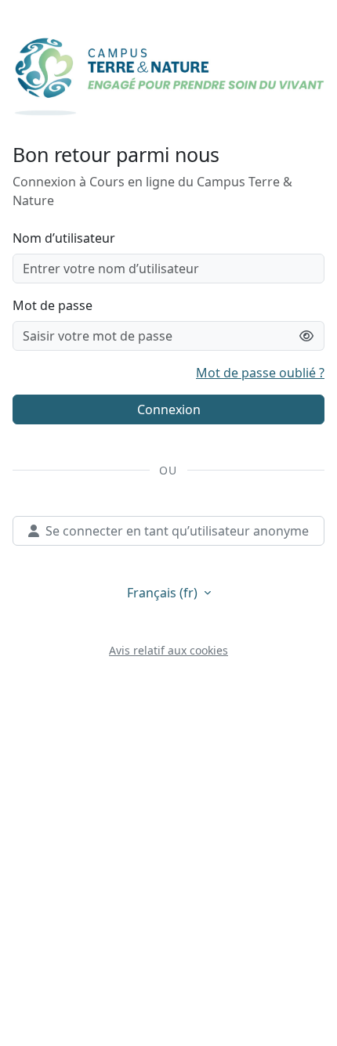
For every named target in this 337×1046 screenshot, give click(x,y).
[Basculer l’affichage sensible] (306, 336)
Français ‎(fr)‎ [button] (164, 592)
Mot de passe (52, 305)
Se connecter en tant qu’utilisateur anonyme (177, 530)
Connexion (169, 409)
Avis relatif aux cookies (168, 650)
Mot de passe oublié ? (260, 372)
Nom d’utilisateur (64, 238)
